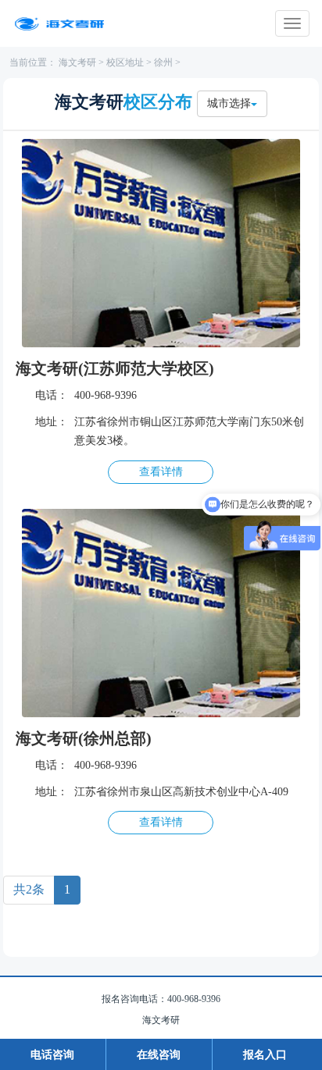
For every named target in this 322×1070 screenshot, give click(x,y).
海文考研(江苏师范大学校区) (115, 368)
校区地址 (125, 62)
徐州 (163, 62)
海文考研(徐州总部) (84, 738)
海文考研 (77, 62)
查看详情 (161, 472)
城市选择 (229, 103)
